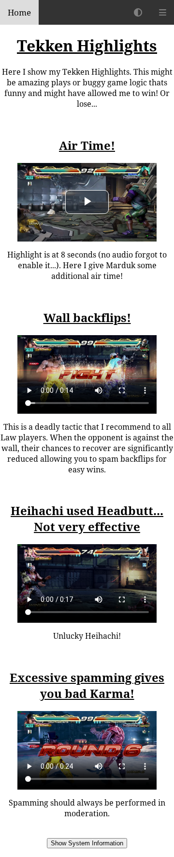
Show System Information (87, 843)
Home (19, 12)
